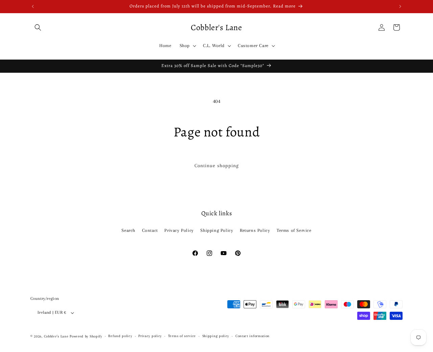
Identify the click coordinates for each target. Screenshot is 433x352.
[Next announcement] (400, 6)
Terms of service (182, 336)
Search (128, 230)
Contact (150, 230)
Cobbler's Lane (57, 336)
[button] (37, 27)
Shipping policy (215, 336)
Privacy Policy (178, 230)
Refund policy (120, 336)
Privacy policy (150, 336)
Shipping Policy (216, 230)
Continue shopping (217, 165)
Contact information (252, 336)
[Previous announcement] (32, 6)
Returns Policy (255, 230)
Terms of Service (294, 230)
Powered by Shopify (86, 336)
